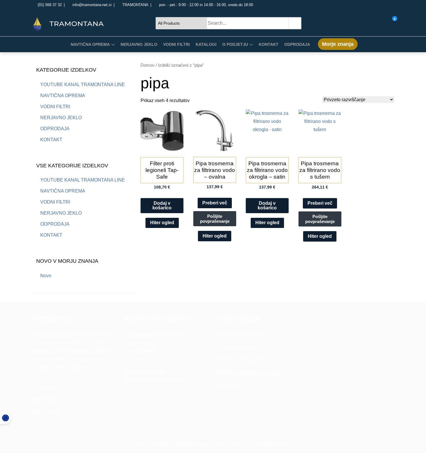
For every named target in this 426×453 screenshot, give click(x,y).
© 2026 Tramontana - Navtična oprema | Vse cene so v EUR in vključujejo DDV (213, 444)
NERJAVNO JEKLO (139, 44)
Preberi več (214, 202)
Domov (147, 65)
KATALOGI (206, 44)
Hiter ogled (162, 222)
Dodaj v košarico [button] (162, 205)
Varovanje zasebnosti (239, 334)
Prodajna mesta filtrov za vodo (248, 372)
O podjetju (42, 387)
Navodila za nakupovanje (243, 359)
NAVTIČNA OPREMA (90, 44)
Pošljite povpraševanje (215, 219)
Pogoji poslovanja (235, 347)
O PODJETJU (235, 44)
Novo (45, 275)
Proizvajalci (229, 384)
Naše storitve (45, 412)
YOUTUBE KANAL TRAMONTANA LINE (82, 84)
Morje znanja (338, 44)
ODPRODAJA (297, 44)
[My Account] (387, 23)
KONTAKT (268, 44)
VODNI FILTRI (176, 44)
